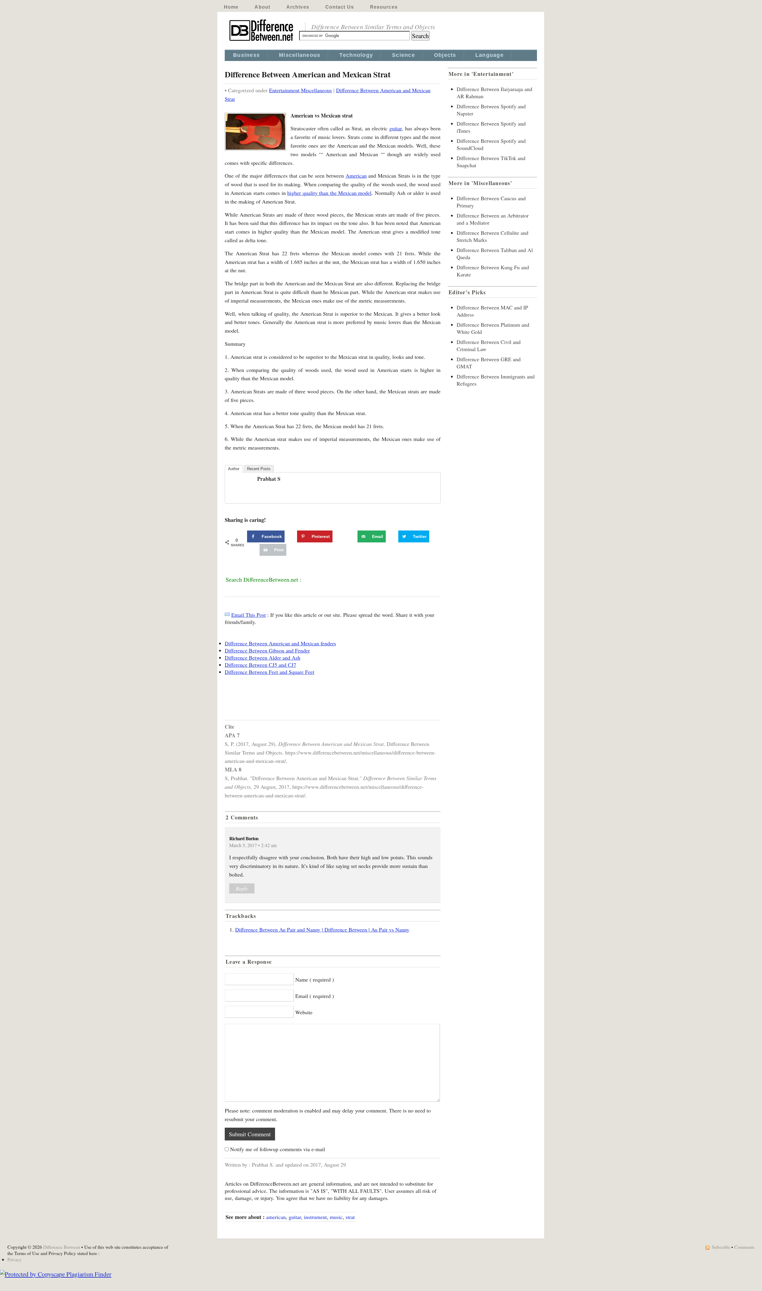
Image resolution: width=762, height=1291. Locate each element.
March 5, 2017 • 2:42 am (253, 845)
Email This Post (248, 614)
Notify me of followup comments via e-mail (277, 1149)
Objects (445, 55)
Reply (242, 888)
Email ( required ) (314, 995)
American (356, 175)
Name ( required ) (314, 979)
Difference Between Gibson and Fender (267, 650)
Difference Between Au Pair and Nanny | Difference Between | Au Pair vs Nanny (322, 929)
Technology (356, 55)
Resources (384, 7)
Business (246, 55)
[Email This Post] (227, 614)
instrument (315, 1216)
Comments (744, 1247)
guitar (395, 128)
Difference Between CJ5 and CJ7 (260, 664)
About (262, 7)
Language (489, 55)
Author (233, 469)
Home (231, 7)
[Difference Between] (262, 41)
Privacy (14, 1259)
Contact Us (339, 7)
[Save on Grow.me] (351, 536)
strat (350, 1216)
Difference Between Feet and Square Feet (269, 671)
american (276, 1216)
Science (403, 55)
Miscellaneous (299, 55)
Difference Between (61, 1247)
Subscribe (721, 1247)
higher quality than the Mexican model (329, 192)
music (336, 1216)
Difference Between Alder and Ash (262, 657)
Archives (297, 7)
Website (304, 1012)
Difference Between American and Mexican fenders (280, 643)
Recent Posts (259, 469)
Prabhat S (268, 479)
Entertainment (284, 90)
